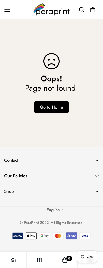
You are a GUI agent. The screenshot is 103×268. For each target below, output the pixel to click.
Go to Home (51, 107)
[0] (64, 260)
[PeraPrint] (51, 9)
